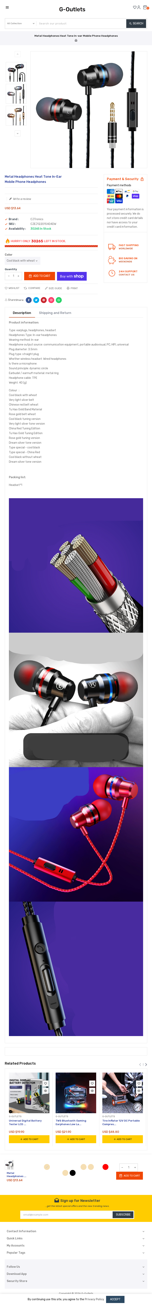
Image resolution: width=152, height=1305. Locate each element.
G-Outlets (87, 1293)
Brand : (14, 219)
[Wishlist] (135, 7)
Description (22, 313)
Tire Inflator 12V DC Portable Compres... (121, 1122)
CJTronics (36, 219)
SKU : (12, 224)
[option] (16, 72)
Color (8, 254)
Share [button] (11, 300)
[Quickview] (45, 1091)
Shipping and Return (55, 313)
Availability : (17, 228)
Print (74, 288)
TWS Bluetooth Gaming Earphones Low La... (71, 1122)
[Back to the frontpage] (76, 40)
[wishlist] (45, 1083)
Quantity (11, 269)
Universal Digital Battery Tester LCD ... (25, 1122)
